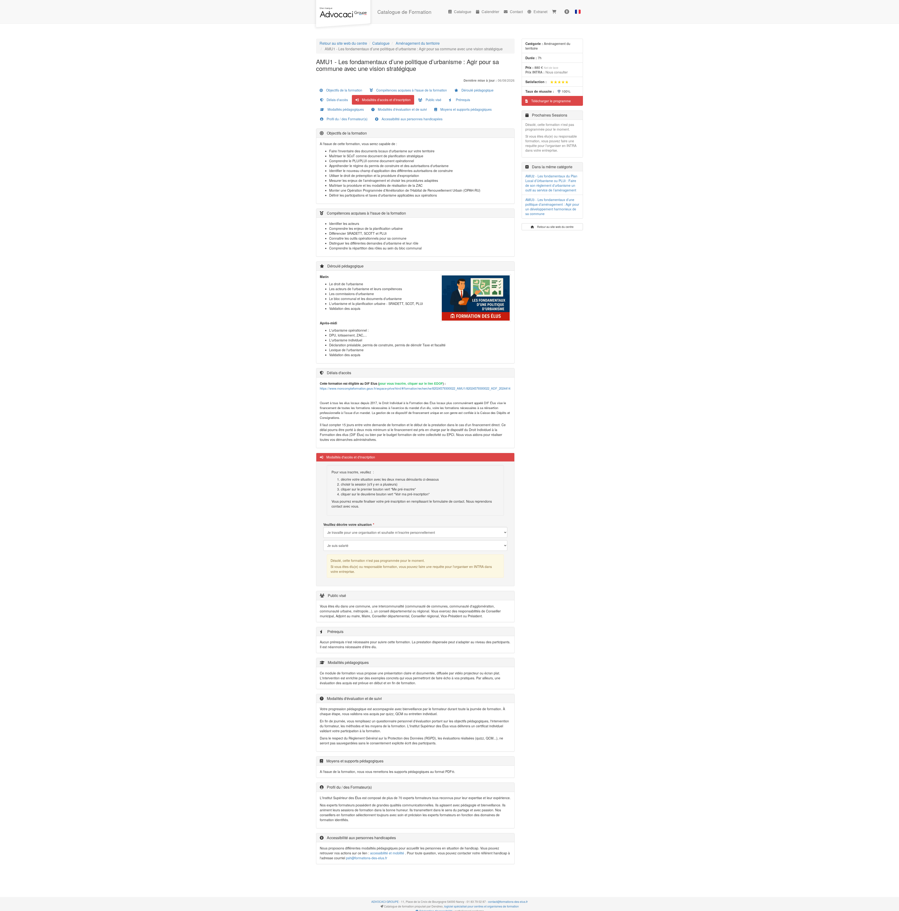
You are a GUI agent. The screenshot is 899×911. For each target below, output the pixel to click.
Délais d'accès (337, 99)
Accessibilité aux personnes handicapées (411, 119)
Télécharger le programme (550, 101)
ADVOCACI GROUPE (385, 902)
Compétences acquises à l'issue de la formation (411, 90)
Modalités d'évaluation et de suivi (402, 109)
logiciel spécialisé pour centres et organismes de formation (481, 906)
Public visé (433, 99)
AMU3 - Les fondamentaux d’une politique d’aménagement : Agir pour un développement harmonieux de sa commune (552, 206)
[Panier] (555, 11)
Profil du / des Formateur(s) (347, 119)
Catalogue (462, 11)
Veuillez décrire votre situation (347, 524)
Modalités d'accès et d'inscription (386, 99)
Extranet (540, 11)
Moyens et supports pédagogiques (465, 109)
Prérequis (462, 99)
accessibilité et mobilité (387, 853)
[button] (578, 11)
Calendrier (490, 11)
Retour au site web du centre (343, 43)
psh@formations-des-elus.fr (366, 858)
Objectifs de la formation (343, 90)
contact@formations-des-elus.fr (508, 902)
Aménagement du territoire (418, 43)
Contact (516, 11)
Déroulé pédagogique (477, 90)
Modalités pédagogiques (345, 109)
